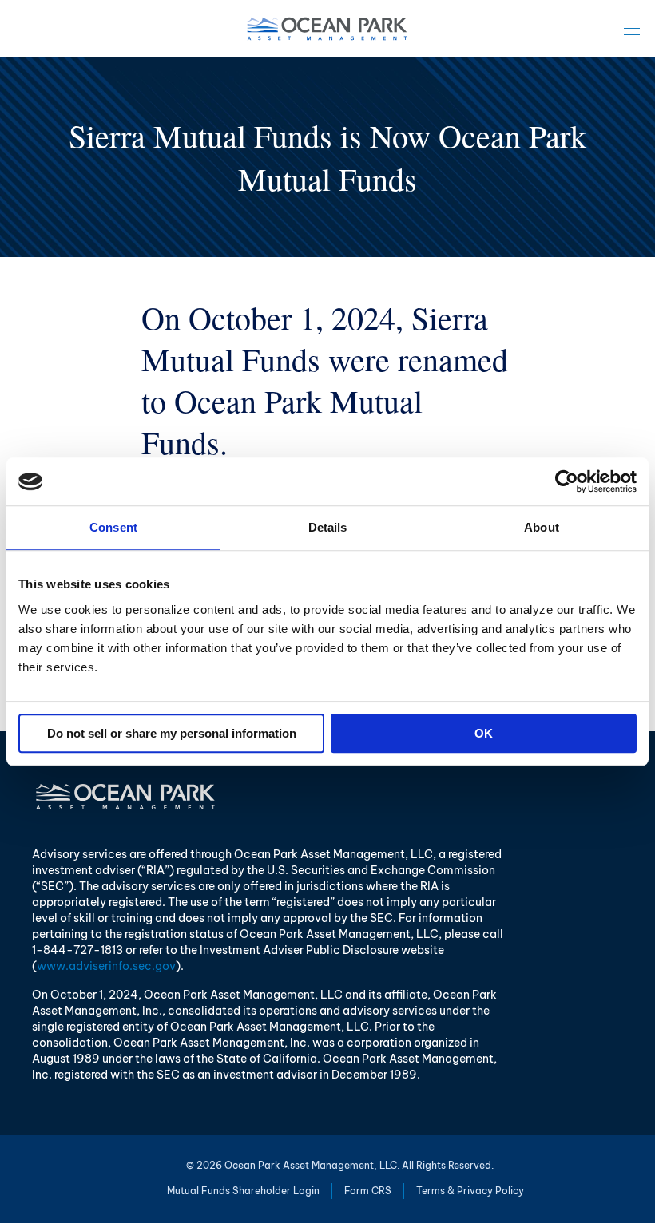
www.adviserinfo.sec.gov (106, 966)
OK (483, 733)
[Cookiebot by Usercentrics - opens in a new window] (567, 481)
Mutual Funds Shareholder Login (243, 1191)
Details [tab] (327, 527)
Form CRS (367, 1191)
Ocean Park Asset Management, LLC (327, 29)
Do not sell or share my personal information (171, 733)
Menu (632, 28)
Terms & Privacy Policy (470, 1191)
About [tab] (541, 527)
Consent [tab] (113, 527)
